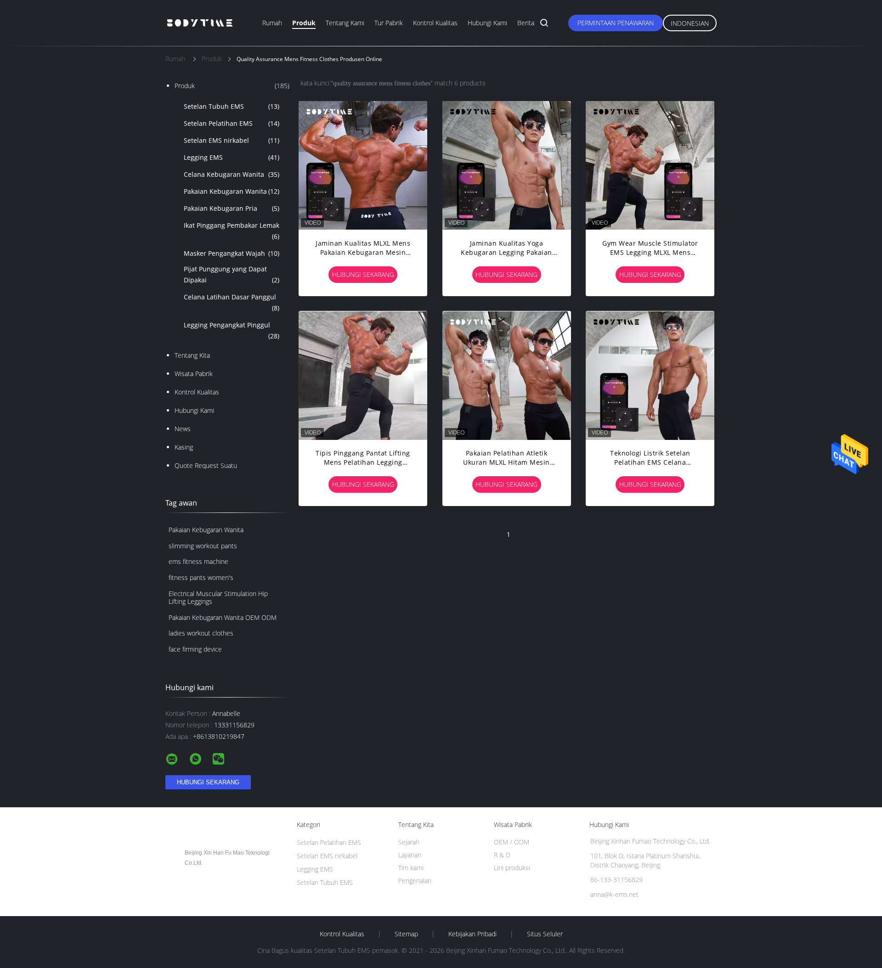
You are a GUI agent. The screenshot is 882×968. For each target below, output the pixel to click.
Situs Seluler (545, 934)
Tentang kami (345, 22)
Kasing (184, 447)
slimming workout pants (203, 545)
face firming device (195, 649)
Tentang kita (192, 355)
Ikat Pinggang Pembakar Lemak (231, 231)
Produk (304, 22)
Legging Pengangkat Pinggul (231, 330)
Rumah (272, 22)
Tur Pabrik (388, 22)
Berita (525, 22)
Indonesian (690, 23)
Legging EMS (231, 157)
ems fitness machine (198, 561)
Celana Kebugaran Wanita (231, 174)
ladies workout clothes (201, 633)
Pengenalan (414, 880)
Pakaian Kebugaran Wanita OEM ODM (223, 617)
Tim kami (411, 867)
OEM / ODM (511, 842)
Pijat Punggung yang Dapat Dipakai (231, 274)
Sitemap (406, 934)
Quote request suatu (206, 465)
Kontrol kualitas (435, 22)
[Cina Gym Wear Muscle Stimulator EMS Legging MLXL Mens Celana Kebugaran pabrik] (650, 165)
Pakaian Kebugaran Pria (231, 208)
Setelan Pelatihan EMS (231, 123)
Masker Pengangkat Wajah (231, 253)
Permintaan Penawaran (615, 22)
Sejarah (408, 842)
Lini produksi (512, 867)
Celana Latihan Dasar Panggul (231, 302)
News (183, 428)
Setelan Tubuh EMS (231, 106)
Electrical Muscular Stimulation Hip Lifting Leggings (218, 597)
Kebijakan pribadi (472, 934)
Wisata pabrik (194, 373)
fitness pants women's (201, 577)
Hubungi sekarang (363, 274)
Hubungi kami (487, 22)
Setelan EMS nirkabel (231, 140)
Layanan (409, 854)
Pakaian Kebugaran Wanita (231, 191)
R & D (502, 854)
